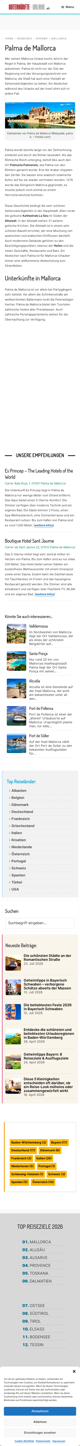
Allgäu (37, 1249)
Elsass (37, 1329)
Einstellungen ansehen (40, 1432)
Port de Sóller (39, 735)
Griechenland (22, 826)
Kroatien (18, 840)
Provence (40, 1265)
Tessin (36, 1344)
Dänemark (20, 805)
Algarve (39, 1257)
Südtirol (39, 1313)
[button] (74, 1371)
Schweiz (18, 868)
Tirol (35, 1321)
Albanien (18, 790)
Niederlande (21, 847)
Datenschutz (43, 1441)
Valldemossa (38, 626)
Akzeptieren (40, 1411)
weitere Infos (44, 525)
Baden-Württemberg (28, 1142)
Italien (16, 833)
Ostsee (37, 1305)
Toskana (39, 1273)
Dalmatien (41, 1281)
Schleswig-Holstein (27, 1174)
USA (15, 889)
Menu (70, 7)
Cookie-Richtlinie (24, 1441)
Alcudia (34, 680)
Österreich (20, 854)
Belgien (17, 798)
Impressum (58, 1441)
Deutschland (22, 812)
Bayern (59, 1142)
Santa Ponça (38, 653)
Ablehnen (40, 1422)
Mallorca (40, 1242)
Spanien (18, 875)
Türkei (16, 882)
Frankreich (20, 819)
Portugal (18, 861)
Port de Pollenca (41, 708)
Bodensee (40, 1337)
